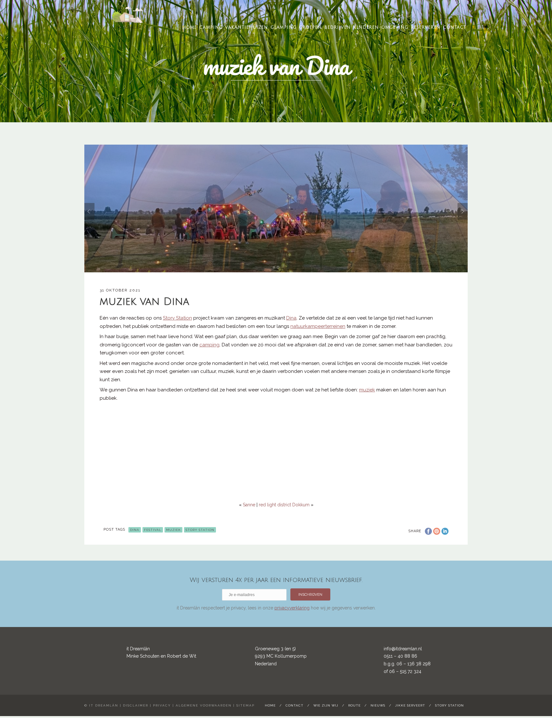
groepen (310, 27)
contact (454, 27)
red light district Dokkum (284, 504)
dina (134, 530)
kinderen (366, 27)
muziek (173, 530)
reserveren (426, 27)
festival (152, 530)
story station (449, 705)
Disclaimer (135, 705)
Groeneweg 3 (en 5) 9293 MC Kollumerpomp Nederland (281, 656)
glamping (283, 27)
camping (211, 27)
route (354, 705)
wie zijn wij (325, 705)
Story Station (200, 530)
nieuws (378, 705)
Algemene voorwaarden (204, 705)
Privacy (162, 705)
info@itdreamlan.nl (403, 648)
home (189, 27)
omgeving (394, 27)
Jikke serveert (410, 705)
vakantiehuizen (246, 27)
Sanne (249, 504)
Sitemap (245, 705)
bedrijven (337, 27)
